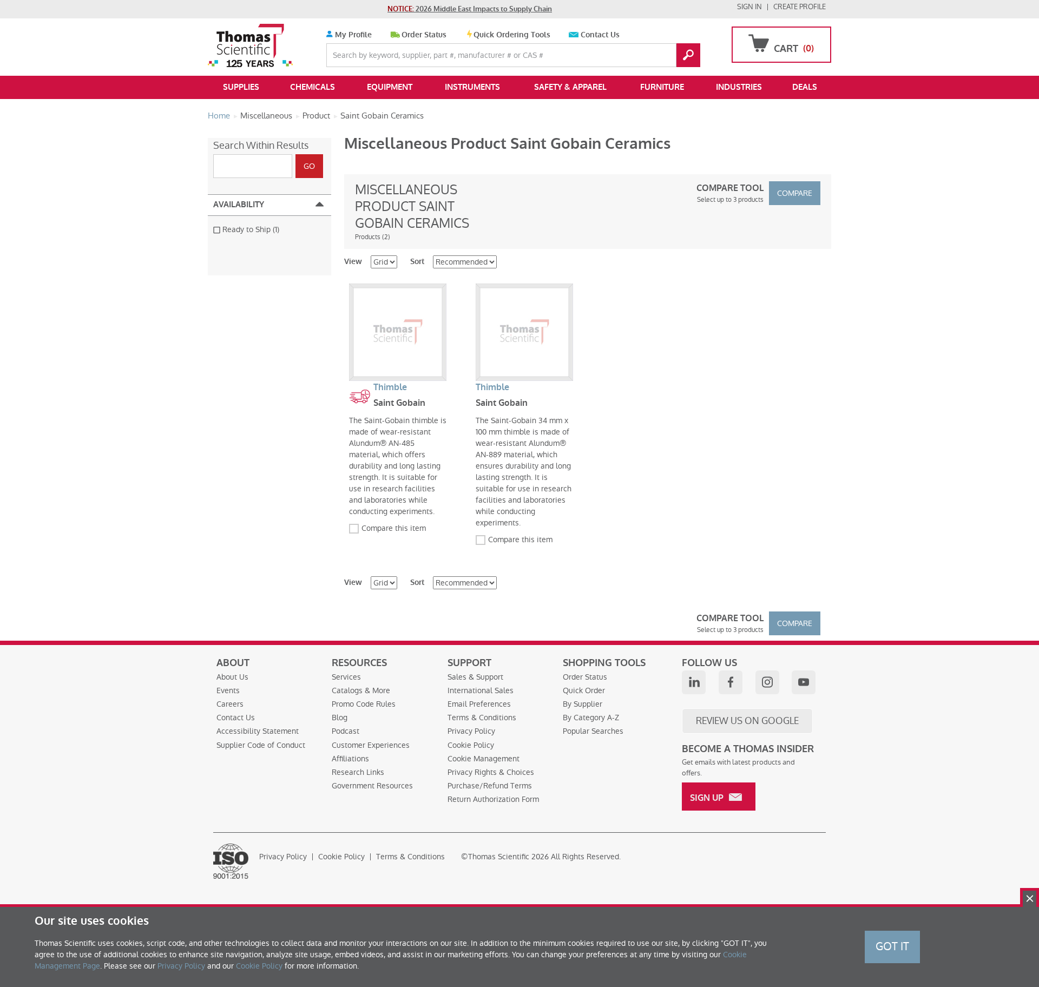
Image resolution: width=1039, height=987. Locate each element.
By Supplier (582, 704)
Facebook (730, 682)
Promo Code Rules (364, 704)
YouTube (804, 682)
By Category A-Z (591, 717)
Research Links (358, 772)
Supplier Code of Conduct (260, 745)
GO (688, 55)
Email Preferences (479, 704)
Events (228, 690)
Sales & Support (475, 677)
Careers (230, 704)
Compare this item (393, 528)
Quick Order (584, 690)
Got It (892, 946)
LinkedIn (694, 682)
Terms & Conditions (482, 717)
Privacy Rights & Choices (491, 772)
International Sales (481, 690)
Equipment (389, 87)
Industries (739, 87)
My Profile (352, 35)
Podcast (345, 731)
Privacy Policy (471, 731)
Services (346, 677)
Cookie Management (484, 758)
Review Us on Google (747, 720)
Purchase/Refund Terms (490, 785)
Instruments (472, 87)
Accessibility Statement (257, 731)
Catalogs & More (361, 690)
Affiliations (350, 758)
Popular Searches (593, 731)
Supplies (241, 87)
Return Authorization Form (493, 799)
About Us (232, 677)
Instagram (767, 682)
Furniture (662, 87)
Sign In (749, 7)
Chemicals (312, 87)
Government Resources (372, 785)
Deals (804, 87)
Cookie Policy (471, 745)
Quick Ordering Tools (512, 35)
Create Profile (799, 7)
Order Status (424, 35)
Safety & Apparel (570, 87)
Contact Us (600, 35)
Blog (339, 717)
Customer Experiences (371, 745)
